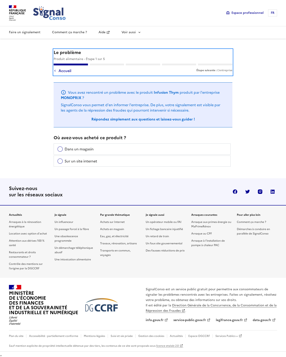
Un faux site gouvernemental (164, 243)
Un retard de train (157, 236)
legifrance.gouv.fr (229, 320)
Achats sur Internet (112, 222)
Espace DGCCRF (199, 336)
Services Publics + (226, 336)
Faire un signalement (24, 32)
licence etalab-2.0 (167, 346)
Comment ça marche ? (69, 32)
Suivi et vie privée (122, 336)
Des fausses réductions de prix (165, 251)
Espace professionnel (247, 12)
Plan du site (16, 336)
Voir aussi (129, 32)
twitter (247, 191)
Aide (102, 32)
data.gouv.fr (262, 320)
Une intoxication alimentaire (73, 259)
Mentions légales (94, 336)
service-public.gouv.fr (189, 320)
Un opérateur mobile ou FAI (163, 222)
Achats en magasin (112, 229)
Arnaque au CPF (201, 234)
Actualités (176, 336)
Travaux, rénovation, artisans (118, 243)
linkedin (272, 191)
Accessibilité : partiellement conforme (53, 336)
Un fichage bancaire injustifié (164, 229)
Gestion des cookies (151, 336)
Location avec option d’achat (28, 234)
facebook (235, 191)
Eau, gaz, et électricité (114, 236)
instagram (260, 191)
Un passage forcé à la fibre (72, 229)
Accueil (65, 70)
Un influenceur (64, 222)
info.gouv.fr (155, 320)
